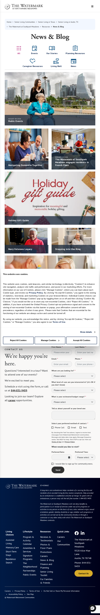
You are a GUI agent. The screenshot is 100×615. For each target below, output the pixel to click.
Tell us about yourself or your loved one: (69, 408)
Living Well (56, 66)
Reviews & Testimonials (46, 538)
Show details (86, 332)
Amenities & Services (29, 550)
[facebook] (76, 533)
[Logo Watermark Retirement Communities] (24, 6)
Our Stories (52, 53)
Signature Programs (27, 557)
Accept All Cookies (81, 340)
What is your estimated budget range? (69, 396)
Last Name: (80, 347)
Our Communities (63, 542)
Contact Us (84, 573)
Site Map (30, 594)
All (18, 53)
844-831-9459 (19, 390)
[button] (92, 608)
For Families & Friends (46, 581)
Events (34, 53)
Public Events (29, 574)
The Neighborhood (30, 565)
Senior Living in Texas (46, 22)
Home (9, 22)
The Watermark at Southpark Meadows (24, 26)
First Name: (57, 347)
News (73, 66)
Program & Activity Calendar (28, 540)
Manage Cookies (48, 340)
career (11, 400)
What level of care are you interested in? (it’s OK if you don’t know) (73, 383)
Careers (44, 556)
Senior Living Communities (24, 22)
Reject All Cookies (18, 340)
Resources (46, 26)
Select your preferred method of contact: (70, 423)
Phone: (78, 359)
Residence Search (11, 561)
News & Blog (47, 560)
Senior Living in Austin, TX (68, 22)
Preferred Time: (81, 452)
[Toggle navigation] (92, 6)
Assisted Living (10, 541)
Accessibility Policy (16, 594)
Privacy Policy (70, 442)
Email (73, 427)
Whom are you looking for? (63, 370)
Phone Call (59, 427)
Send (58, 470)
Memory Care (12, 547)
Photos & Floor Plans (46, 546)
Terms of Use (56, 442)
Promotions (46, 552)
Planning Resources (75, 53)
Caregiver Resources (33, 66)
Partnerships (29, 570)
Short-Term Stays (11, 553)
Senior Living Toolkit (46, 573)
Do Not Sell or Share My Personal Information (62, 591)
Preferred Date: (58, 452)
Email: (55, 359)
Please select (60, 376)
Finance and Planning (46, 566)
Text (85, 427)
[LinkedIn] (82, 533)
